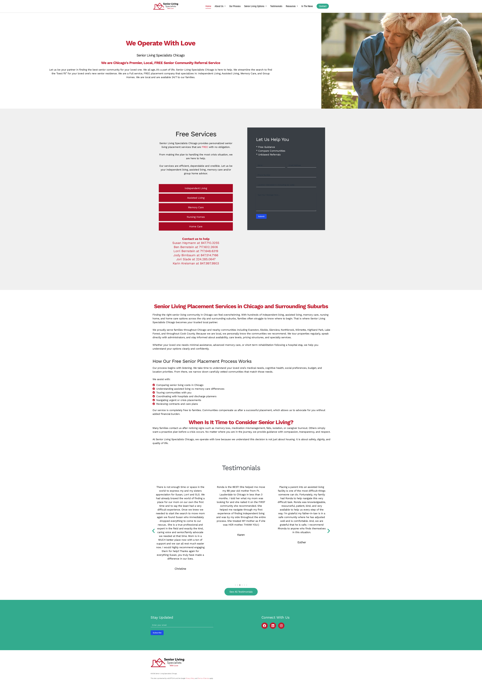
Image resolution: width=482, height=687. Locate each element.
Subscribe (157, 633)
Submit (261, 216)
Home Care (195, 226)
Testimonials (276, 6)
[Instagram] (281, 625)
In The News (307, 6)
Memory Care (196, 207)
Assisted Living (196, 197)
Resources (291, 6)
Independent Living (196, 188)
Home (208, 6)
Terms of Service (203, 678)
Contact (322, 6)
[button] (153, 531)
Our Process (235, 6)
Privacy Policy (190, 678)
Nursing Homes (196, 216)
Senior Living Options (254, 6)
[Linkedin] (273, 625)
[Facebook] (264, 625)
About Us (219, 6)
